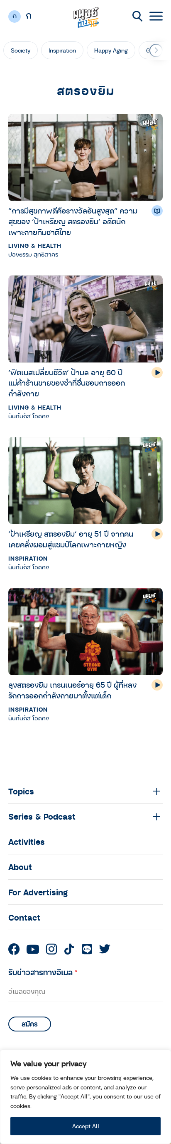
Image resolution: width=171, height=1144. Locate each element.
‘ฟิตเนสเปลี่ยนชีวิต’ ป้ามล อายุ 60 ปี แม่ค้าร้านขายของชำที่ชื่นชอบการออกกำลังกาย (66, 383)
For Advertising (38, 892)
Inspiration (62, 50)
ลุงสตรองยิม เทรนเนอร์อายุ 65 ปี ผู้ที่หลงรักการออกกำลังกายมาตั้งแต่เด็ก (72, 690)
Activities (26, 841)
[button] (156, 50)
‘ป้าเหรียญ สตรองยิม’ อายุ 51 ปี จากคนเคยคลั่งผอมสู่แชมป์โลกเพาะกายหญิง (70, 539)
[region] (85, 1097)
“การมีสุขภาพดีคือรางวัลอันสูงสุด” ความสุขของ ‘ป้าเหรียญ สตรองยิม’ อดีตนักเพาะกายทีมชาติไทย (72, 221)
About (20, 867)
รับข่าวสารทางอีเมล (43, 972)
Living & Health (34, 245)
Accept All (85, 1126)
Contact (24, 917)
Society (20, 50)
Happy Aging (111, 50)
